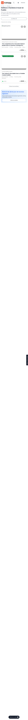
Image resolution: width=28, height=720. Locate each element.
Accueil (2, 6)
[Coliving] (6, 2)
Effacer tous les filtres (14, 86)
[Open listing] (14, 46)
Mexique (9, 6)
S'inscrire (23, 2)
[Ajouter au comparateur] (22, 27)
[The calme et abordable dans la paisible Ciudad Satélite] (14, 62)
